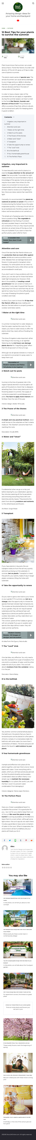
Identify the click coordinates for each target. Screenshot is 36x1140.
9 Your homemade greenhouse (18, 154)
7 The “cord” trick (13, 148)
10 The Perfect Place (14, 156)
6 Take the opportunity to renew (18, 145)
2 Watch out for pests (14, 133)
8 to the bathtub (13, 151)
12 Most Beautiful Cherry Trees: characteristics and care (16, 1043)
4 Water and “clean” (14, 139)
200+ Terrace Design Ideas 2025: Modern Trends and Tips (17, 992)
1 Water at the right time (15, 130)
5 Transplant (11, 142)
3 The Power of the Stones (16, 136)
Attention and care (13, 127)
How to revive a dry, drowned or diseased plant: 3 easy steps (17, 1075)
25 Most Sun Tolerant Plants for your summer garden (18, 1004)
